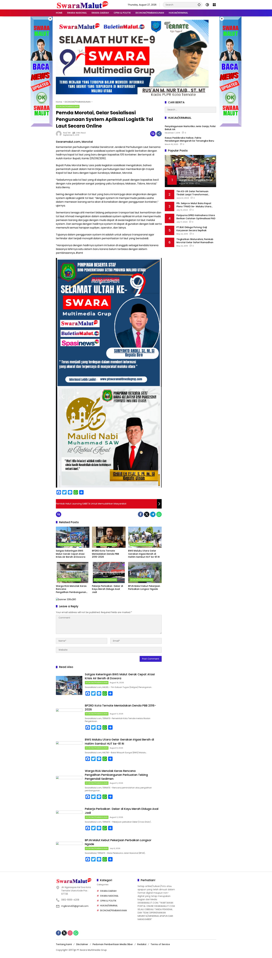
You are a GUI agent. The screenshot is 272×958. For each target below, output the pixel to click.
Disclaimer (82, 944)
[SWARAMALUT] (82, 4)
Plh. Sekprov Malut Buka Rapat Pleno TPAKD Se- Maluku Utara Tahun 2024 (193, 205)
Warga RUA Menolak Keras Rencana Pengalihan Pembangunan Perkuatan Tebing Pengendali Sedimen (71, 589)
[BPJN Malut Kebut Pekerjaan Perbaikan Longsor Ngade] (145, 572)
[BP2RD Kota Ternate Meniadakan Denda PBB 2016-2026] (108, 537)
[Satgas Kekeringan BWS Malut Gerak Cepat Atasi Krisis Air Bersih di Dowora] (72, 537)
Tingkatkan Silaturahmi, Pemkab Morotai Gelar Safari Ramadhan (194, 241)
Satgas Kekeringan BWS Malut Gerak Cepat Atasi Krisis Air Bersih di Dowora (70, 553)
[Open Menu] (214, 5)
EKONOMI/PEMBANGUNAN (68, 106)
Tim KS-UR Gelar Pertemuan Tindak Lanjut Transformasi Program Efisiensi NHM (192, 193)
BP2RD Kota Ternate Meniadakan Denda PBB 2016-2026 (105, 553)
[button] (199, 4)
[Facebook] (140, 514)
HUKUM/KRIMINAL (109, 905)
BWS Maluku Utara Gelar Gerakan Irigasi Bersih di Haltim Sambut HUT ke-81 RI (144, 553)
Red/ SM (67, 133)
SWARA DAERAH (108, 890)
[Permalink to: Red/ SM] (59, 134)
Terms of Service (160, 944)
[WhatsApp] (159, 514)
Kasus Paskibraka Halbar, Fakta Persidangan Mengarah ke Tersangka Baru (189, 139)
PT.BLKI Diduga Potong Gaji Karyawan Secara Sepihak (191, 229)
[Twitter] (146, 514)
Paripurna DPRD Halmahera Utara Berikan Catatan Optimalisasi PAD (195, 217)
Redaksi (141, 944)
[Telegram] (153, 514)
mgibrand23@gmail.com (74, 906)
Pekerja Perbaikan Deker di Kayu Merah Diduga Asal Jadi (107, 589)
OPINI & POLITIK (108, 900)
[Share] (159, 133)
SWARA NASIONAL (109, 895)
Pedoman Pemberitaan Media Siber (113, 944)
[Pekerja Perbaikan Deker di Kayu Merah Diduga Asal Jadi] (108, 572)
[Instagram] (70, 932)
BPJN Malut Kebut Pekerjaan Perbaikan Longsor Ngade (144, 588)
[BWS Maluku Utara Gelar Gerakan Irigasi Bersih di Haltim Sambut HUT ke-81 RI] (145, 537)
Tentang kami (64, 944)
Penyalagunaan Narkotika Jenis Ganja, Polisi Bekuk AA (190, 128)
